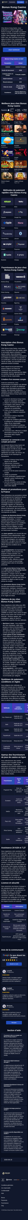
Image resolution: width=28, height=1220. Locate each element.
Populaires (4, 110)
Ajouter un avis (14, 964)
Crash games (18, 110)
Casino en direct (12, 110)
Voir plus (14, 1022)
